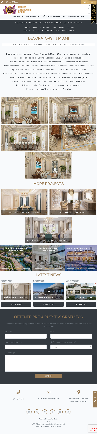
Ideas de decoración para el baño (72, 69)
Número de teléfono (14, 342)
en (89, 5)
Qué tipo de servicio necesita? (63, 342)
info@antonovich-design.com (48, 398)
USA (48, 421)
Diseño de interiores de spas (63, 73)
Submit (48, 376)
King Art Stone (17, 69)
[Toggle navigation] (83, 10)
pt (88, 11)
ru (89, 14)
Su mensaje (10, 353)
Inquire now (88, 2)
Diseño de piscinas (41, 73)
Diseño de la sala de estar (25, 58)
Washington (45, 427)
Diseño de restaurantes (20, 77)
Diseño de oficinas (11, 66)
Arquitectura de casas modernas (26, 81)
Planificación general (47, 85)
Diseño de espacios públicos (54, 81)
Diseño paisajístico (46, 58)
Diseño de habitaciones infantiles (17, 73)
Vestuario (53, 77)
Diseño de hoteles (77, 81)
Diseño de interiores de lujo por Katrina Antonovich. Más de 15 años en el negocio (41, 54)
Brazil (59, 427)
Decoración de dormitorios (77, 62)
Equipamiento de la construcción (69, 58)
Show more (16, 304)
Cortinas (90, 66)
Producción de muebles (19, 62)
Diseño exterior (84, 54)
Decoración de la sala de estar (53, 66)
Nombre (9, 331)
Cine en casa (64, 77)
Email (53, 331)
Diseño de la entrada (29, 66)
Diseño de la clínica (77, 66)
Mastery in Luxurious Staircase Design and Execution (48, 89)
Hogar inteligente (79, 77)
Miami (38, 427)
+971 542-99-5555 (11, 2)
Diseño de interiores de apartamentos (47, 62)
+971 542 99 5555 (18, 399)
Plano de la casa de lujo (26, 85)
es (88, 8)
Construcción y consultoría (69, 85)
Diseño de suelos (39, 77)
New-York (53, 427)
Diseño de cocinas (86, 73)
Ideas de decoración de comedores (40, 69)
